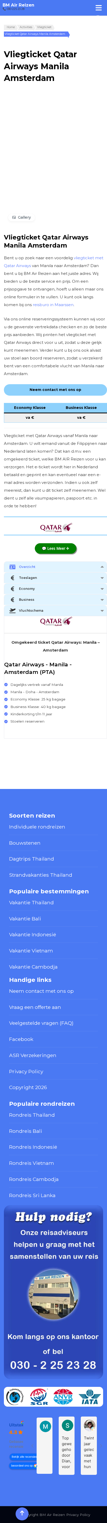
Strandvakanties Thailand (40, 875)
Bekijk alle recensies (24, 1456)
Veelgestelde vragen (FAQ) (41, 1023)
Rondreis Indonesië (33, 1147)
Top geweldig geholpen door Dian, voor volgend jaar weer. (66, 1453)
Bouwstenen (25, 843)
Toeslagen (28, 578)
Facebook (21, 1039)
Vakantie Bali (25, 918)
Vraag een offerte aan (35, 1007)
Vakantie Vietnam (31, 950)
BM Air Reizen (18, 5)
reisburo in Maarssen (53, 304)
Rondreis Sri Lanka (32, 1195)
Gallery (24, 217)
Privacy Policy (26, 1071)
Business (26, 600)
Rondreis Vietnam (31, 1163)
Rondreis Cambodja (34, 1179)
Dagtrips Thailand (31, 859)
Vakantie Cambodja (33, 967)
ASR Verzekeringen (32, 1055)
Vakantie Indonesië (32, 934)
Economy (27, 589)
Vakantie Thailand (31, 902)
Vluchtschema (31, 610)
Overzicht (27, 567)
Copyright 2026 (28, 1087)
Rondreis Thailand (32, 1115)
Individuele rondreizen (37, 827)
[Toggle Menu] (98, 7)
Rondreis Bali (25, 1131)
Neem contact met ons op (41, 991)
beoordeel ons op (22, 1465)
